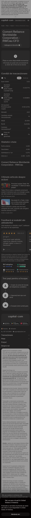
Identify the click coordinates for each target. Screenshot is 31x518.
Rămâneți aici (15, 514)
